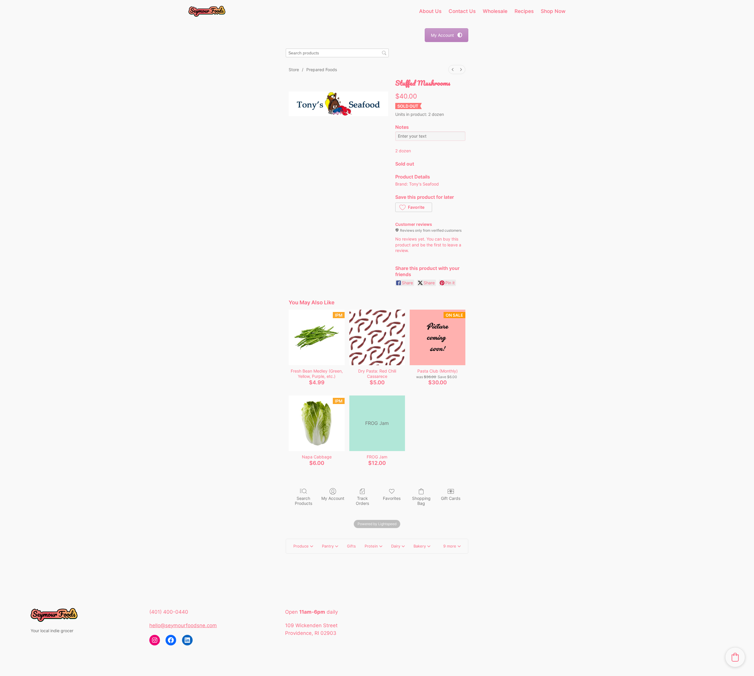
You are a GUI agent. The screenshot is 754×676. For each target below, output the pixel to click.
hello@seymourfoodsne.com (183, 625)
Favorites (392, 498)
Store (294, 69)
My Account (442, 35)
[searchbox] (337, 53)
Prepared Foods (321, 69)
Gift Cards (450, 498)
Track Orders (362, 501)
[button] (413, 207)
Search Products (303, 501)
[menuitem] (453, 69)
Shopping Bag (421, 501)
